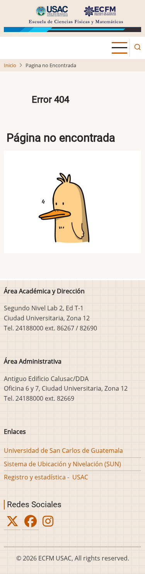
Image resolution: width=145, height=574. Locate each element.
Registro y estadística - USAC (46, 477)
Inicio (10, 65)
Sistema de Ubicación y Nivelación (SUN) (62, 464)
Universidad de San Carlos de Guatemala (63, 450)
